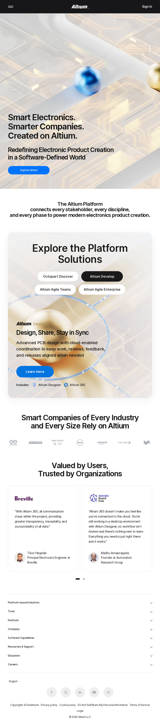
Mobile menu (10, 6)
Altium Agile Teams (55, 289)
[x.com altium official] (66, 692)
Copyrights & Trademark (24, 705)
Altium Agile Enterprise (102, 289)
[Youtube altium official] (94, 692)
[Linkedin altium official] (80, 692)
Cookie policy (67, 705)
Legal (80, 710)
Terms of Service (140, 705)
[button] (78, 579)
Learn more (35, 371)
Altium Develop (102, 276)
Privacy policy (49, 705)
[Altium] (80, 7)
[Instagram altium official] (108, 692)
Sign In (147, 6)
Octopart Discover (58, 276)
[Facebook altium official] (52, 692)
